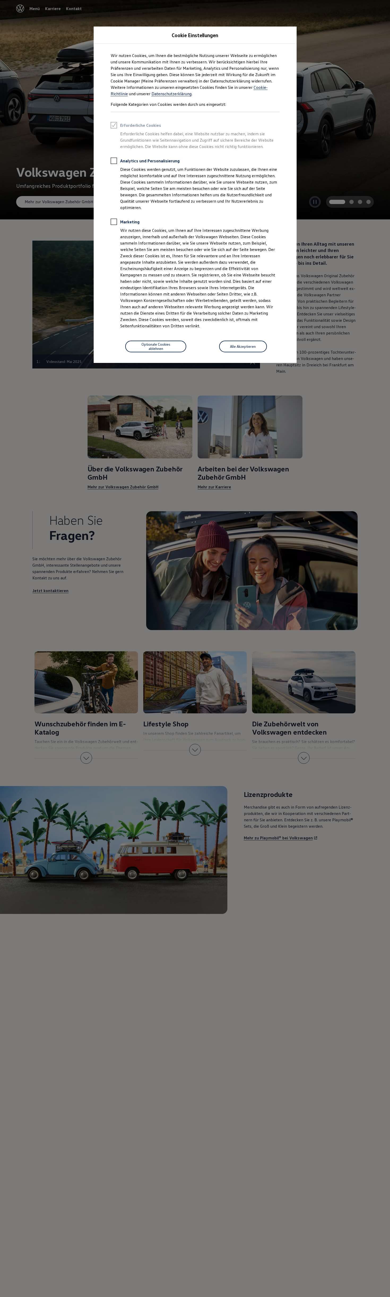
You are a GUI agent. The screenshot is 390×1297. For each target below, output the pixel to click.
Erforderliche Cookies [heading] (140, 125)
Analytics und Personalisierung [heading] (150, 160)
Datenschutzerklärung (171, 93)
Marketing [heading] (130, 221)
